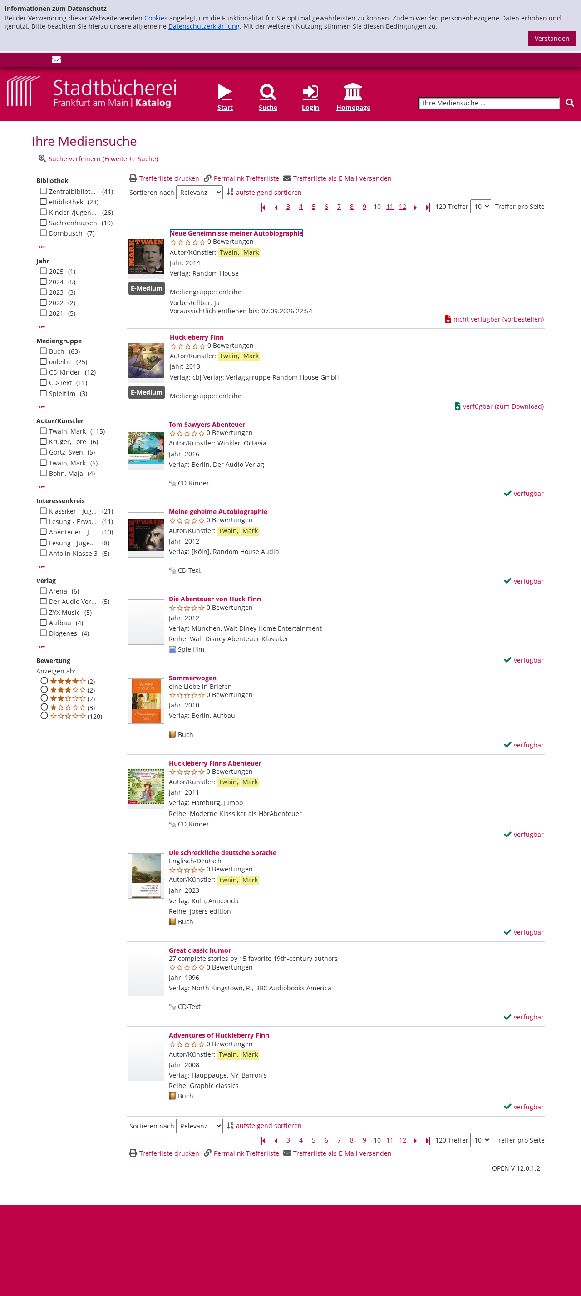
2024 (56, 282)
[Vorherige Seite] (275, 207)
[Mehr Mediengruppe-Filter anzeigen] (41, 406)
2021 (56, 313)
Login (310, 107)
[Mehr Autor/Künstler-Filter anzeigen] (41, 486)
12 (402, 207)
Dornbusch (66, 233)
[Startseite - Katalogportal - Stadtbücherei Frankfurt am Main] (91, 91)
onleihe (60, 362)
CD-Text (60, 383)
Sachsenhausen (73, 223)
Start (225, 107)
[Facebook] (11, 61)
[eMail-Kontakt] (56, 61)
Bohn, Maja (66, 474)
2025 (56, 271)
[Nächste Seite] (415, 207)
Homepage (353, 107)
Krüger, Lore (67, 442)
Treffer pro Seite (520, 207)
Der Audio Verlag (73, 602)
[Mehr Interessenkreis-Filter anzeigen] (41, 566)
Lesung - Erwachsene (73, 522)
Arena (58, 591)
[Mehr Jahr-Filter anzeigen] (41, 327)
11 (390, 207)
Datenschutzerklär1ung (204, 26)
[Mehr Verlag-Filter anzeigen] (41, 646)
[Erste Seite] (262, 207)
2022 (56, 303)
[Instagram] (26, 61)
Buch (56, 351)
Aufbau (60, 623)
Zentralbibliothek (73, 192)
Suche (268, 107)
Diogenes (63, 633)
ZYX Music (64, 612)
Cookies (155, 18)
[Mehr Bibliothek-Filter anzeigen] (41, 247)
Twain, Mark (67, 431)
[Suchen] (570, 103)
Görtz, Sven (66, 452)
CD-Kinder (64, 372)
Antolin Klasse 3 (73, 553)
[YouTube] (41, 61)
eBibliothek (66, 202)
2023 (56, 292)
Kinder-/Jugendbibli (73, 212)
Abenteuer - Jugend (73, 532)
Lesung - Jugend (73, 543)
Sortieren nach (151, 192)
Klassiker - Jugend (73, 511)
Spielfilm (62, 394)
